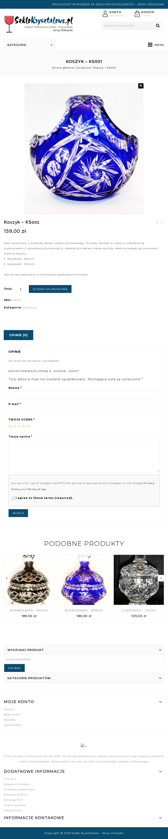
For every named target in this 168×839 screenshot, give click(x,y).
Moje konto (12, 714)
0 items (145, 15)
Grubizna (84, 67)
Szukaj (158, 25)
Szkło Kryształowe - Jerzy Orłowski (98, 833)
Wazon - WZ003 (161, 224)
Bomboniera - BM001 (157, 224)
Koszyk (9, 709)
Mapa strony (13, 810)
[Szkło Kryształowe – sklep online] (39, 23)
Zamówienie (13, 725)
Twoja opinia (20, 436)
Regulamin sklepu (17, 784)
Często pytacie (14, 805)
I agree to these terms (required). (44, 498)
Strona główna (63, 67)
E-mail (15, 404)
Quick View (48, 558)
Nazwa (15, 387)
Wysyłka (10, 719)
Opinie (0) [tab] (18, 335)
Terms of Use (37, 489)
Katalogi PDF (13, 799)
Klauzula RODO (15, 794)
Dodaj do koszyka (50, 289)
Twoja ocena (21, 419)
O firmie (10, 778)
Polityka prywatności (19, 789)
